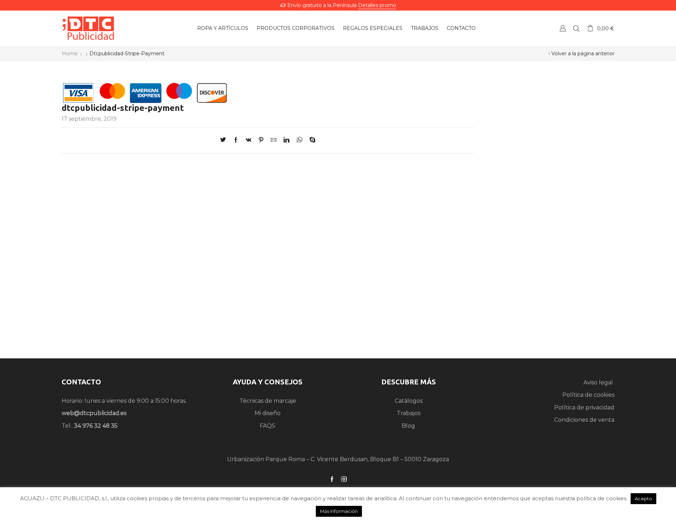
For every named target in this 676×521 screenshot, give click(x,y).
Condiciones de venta (584, 419)
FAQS (267, 425)
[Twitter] (225, 140)
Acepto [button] (643, 498)
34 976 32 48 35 (96, 425)
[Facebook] (236, 140)
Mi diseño (268, 413)
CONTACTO (81, 382)
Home (70, 53)
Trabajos (424, 28)
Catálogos (409, 400)
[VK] (248, 140)
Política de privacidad (584, 407)
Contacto (461, 28)
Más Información (339, 511)
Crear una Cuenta (562, 28)
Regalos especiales (372, 28)
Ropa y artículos (222, 28)
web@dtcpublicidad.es (94, 413)
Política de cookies (588, 394)
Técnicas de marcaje (267, 400)
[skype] (310, 140)
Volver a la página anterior (582, 53)
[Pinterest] (261, 140)
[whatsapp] (299, 140)
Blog (408, 425)
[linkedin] (286, 140)
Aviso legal (598, 382)
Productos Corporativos (295, 28)
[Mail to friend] (273, 140)
